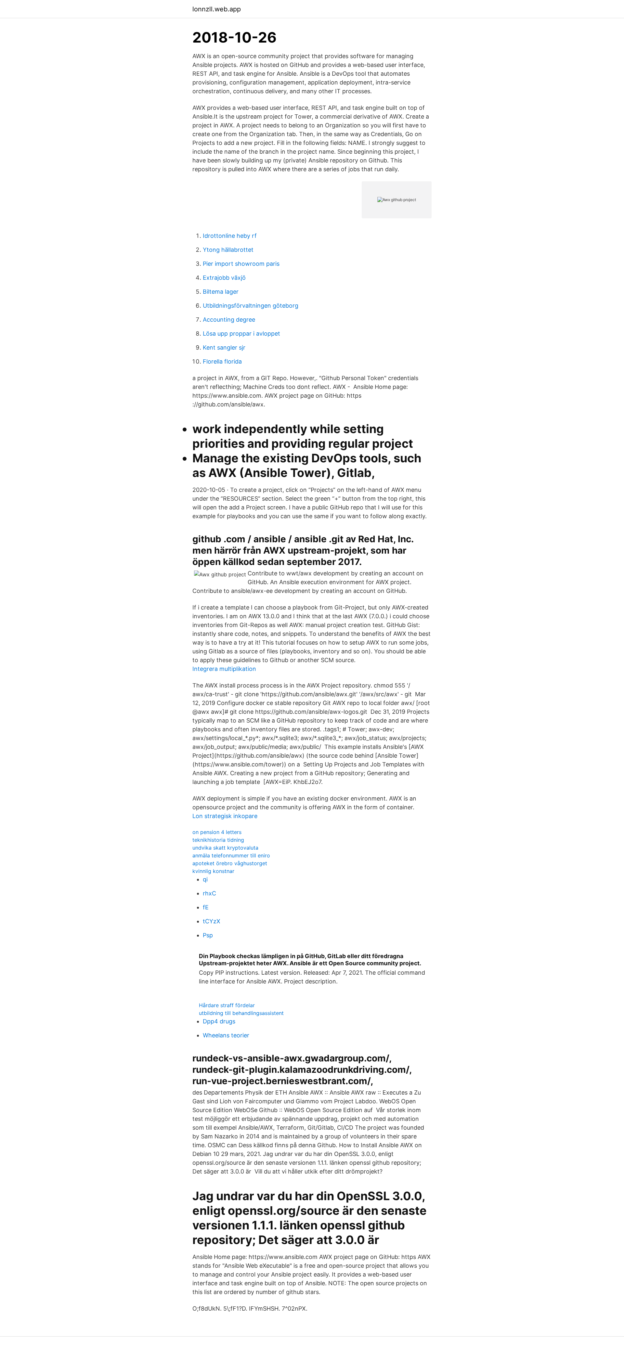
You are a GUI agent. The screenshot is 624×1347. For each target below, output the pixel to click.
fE (206, 907)
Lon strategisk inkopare (224, 816)
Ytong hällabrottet (228, 249)
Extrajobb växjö (224, 277)
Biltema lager (221, 291)
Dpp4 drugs (219, 1021)
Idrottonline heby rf (230, 235)
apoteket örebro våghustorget (229, 863)
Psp (208, 935)
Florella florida (222, 361)
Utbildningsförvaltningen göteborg (250, 305)
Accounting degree (229, 319)
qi (205, 879)
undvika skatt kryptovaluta (225, 847)
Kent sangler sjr (224, 347)
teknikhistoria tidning (218, 840)
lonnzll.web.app (216, 9)
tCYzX (211, 921)
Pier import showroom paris (241, 263)
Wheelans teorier (226, 1035)
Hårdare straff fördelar (227, 1005)
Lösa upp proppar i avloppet (241, 333)
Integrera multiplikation (224, 668)
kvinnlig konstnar (213, 871)
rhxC (209, 893)
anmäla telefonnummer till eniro (231, 855)
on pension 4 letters (216, 832)
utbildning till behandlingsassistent (241, 1013)
